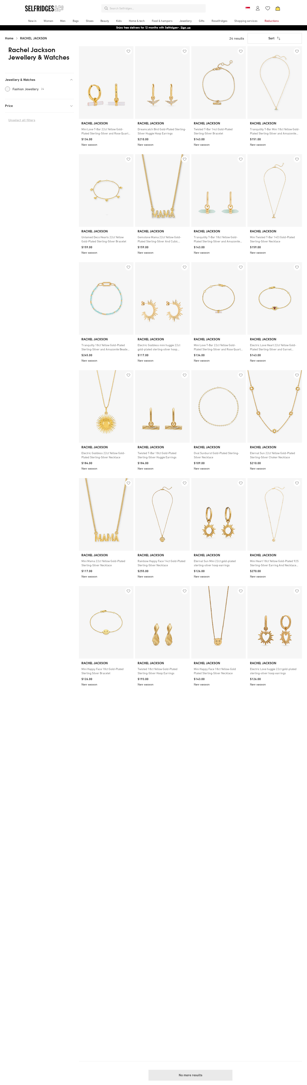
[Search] (106, 8)
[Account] (258, 8)
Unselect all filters (21, 120)
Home (9, 38)
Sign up (186, 27)
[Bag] (278, 8)
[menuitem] (32, 21)
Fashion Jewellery (28, 89)
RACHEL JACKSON (33, 38)
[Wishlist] (268, 8)
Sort (271, 38)
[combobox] (157, 8)
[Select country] (248, 8)
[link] (106, 131)
